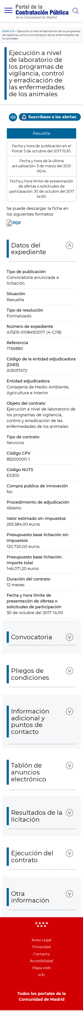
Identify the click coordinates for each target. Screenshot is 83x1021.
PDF (16, 223)
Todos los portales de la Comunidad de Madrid (41, 996)
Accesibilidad (41, 961)
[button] (8, 10)
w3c (41, 975)
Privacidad (41, 947)
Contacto (41, 954)
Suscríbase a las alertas (52, 116)
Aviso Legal (41, 940)
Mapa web (41, 968)
